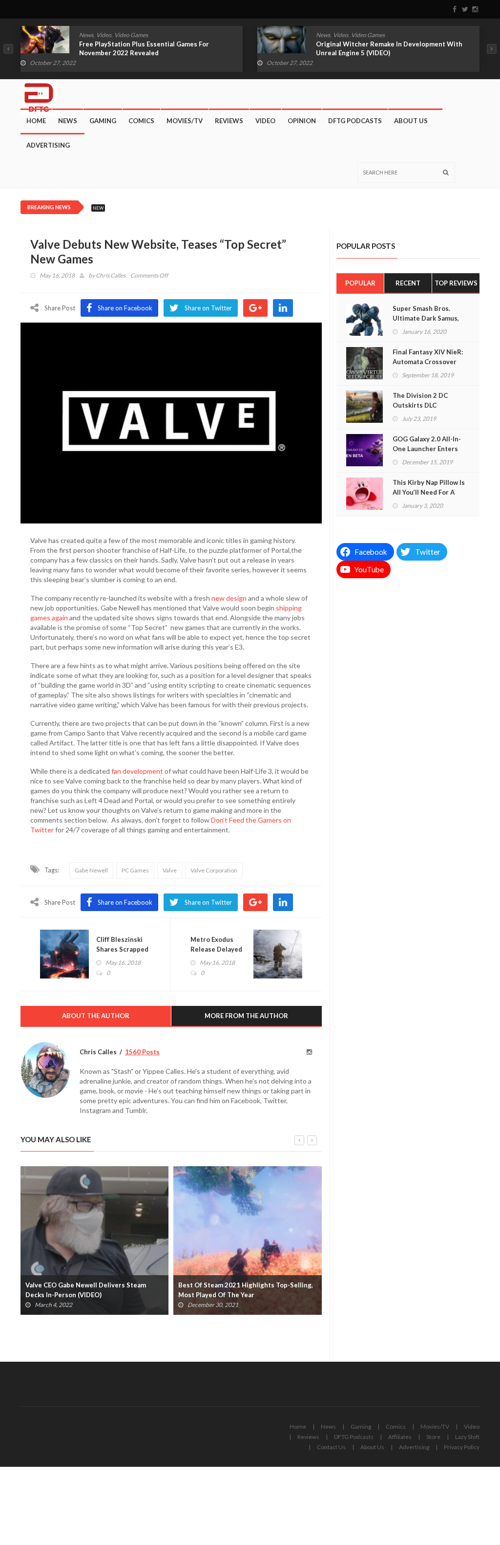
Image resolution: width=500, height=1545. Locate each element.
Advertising (48, 145)
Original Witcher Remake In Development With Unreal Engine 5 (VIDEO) (389, 48)
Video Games (131, 35)
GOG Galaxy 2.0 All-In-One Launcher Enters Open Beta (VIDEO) (427, 448)
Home (36, 121)
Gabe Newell (91, 870)
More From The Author (246, 1016)
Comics (141, 121)
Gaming (102, 121)
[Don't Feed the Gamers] (39, 94)
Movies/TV (185, 121)
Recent (408, 283)
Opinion (302, 121)
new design (229, 598)
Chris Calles (110, 275)
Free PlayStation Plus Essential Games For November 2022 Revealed (144, 48)
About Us (411, 121)
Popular (360, 283)
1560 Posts (142, 1052)
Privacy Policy (461, 1447)
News (86, 35)
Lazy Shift (467, 1436)
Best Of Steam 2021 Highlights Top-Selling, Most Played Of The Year (245, 1290)
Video (103, 35)
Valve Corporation (213, 870)
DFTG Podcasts (355, 121)
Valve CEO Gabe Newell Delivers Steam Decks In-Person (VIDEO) (85, 1290)
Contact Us (331, 1447)
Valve (170, 870)
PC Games (135, 870)
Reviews (229, 121)
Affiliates (400, 1436)
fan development (137, 771)
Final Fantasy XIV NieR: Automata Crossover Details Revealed (428, 361)
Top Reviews (456, 283)
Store (433, 1436)
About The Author (95, 1016)
